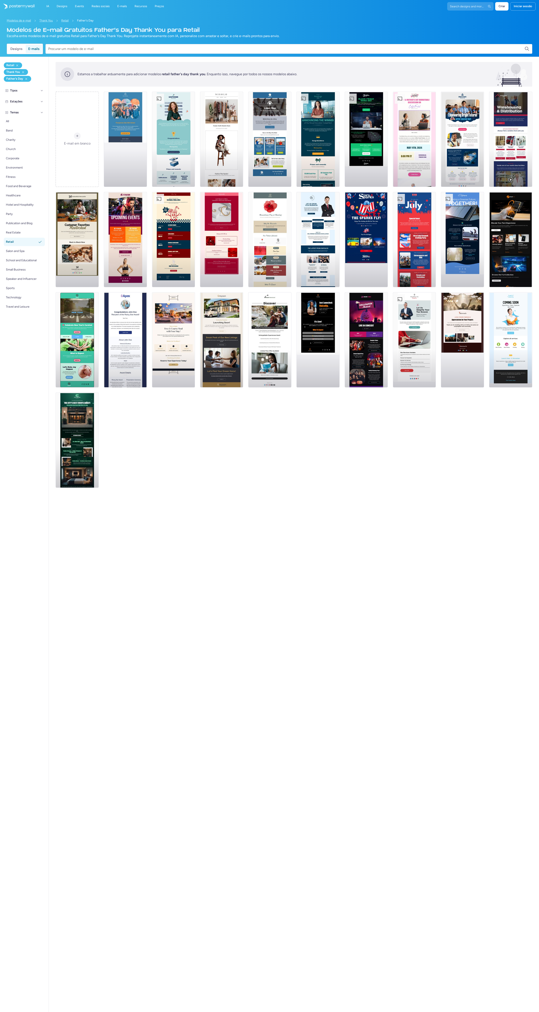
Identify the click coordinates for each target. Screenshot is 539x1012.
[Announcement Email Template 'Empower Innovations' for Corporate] (173, 139)
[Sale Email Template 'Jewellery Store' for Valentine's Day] (221, 239)
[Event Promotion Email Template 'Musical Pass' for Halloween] (366, 339)
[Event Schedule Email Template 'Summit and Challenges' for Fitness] (125, 239)
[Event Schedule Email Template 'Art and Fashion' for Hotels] (77, 440)
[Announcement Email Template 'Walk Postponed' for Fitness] (125, 139)
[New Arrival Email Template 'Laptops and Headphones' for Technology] (510, 239)
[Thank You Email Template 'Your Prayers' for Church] (462, 339)
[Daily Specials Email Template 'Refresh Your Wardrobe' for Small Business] (221, 139)
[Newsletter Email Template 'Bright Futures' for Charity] (462, 139)
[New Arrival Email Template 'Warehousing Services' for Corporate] (510, 139)
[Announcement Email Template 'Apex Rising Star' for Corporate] (125, 339)
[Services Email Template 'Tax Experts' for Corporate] (414, 339)
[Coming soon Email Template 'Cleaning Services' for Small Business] (510, 339)
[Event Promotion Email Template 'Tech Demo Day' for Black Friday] (366, 139)
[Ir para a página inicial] (17, 6)
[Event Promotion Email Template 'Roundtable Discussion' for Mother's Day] (414, 139)
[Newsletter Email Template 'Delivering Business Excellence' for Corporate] (318, 239)
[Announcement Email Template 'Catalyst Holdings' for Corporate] (318, 139)
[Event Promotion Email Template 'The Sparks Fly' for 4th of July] (366, 239)
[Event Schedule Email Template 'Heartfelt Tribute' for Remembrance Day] (269, 239)
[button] (42, 90)
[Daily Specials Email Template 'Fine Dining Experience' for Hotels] (173, 339)
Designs (16, 49)
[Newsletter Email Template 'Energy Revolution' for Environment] (462, 239)
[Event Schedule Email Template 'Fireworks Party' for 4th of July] (414, 239)
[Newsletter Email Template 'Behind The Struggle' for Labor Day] (269, 139)
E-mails (33, 49)
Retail (65, 20)
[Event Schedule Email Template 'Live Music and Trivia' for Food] (173, 239)
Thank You (46, 20)
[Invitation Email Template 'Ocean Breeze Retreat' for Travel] (269, 339)
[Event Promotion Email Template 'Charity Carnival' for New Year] (77, 339)
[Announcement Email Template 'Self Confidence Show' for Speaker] (318, 339)
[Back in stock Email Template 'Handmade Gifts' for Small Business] (77, 239)
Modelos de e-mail (19, 20)
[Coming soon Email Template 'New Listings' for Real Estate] (221, 339)
